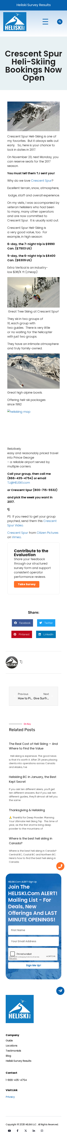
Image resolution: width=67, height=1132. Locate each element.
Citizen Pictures (47, 533)
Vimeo (16, 537)
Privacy (10, 1097)
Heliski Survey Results (33, 5)
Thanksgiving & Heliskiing (27, 810)
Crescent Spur (17, 533)
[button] (22, 623)
